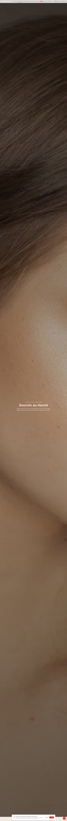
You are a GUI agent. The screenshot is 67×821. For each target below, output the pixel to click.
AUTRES (35, 1)
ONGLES (28, 1)
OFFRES (40, 1)
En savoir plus (36, 818)
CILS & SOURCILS (20, 1)
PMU (30, 1)
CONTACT (49, 1)
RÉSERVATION (45, 1)
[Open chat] (64, 818)
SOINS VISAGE (15, 1)
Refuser (46, 817)
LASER (33, 1)
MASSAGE (24, 1)
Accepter (51, 817)
